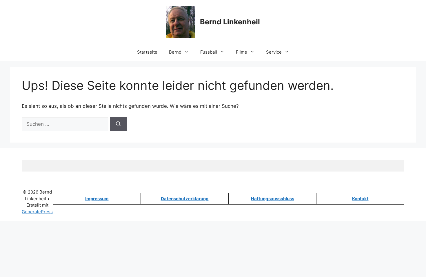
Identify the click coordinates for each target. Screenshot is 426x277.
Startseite (147, 52)
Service (274, 52)
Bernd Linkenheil (230, 21)
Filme (241, 52)
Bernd (175, 52)
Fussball (208, 52)
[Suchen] (118, 124)
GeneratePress (37, 211)
